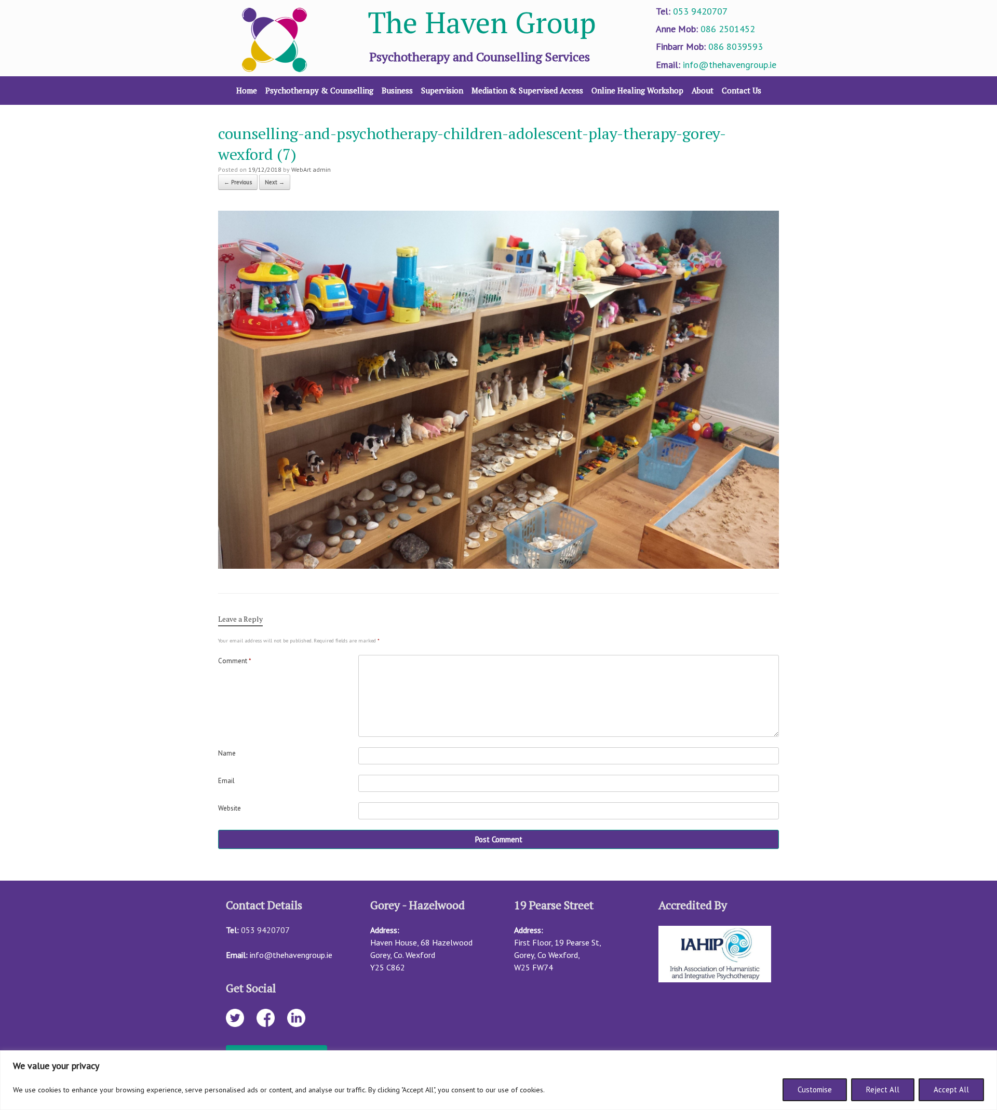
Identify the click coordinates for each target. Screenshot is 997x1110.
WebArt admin (311, 169)
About (702, 90)
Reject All (882, 1089)
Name (227, 753)
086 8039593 (735, 46)
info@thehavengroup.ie (729, 65)
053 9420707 (700, 11)
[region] (498, 1080)
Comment (234, 660)
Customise (815, 1089)
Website (229, 808)
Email (226, 780)
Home (246, 90)
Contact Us (741, 90)
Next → (275, 182)
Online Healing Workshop (637, 90)
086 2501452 (727, 29)
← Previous (238, 182)
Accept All (951, 1089)
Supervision (442, 90)
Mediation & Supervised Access (527, 90)
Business (397, 90)
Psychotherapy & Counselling (319, 90)
